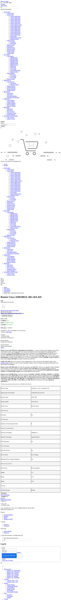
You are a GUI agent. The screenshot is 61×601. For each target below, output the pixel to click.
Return (5, 517)
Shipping (6, 516)
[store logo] (10, 8)
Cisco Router (7, 290)
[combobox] (8, 124)
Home (5, 287)
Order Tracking (8, 531)
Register (6, 165)
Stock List (6, 532)
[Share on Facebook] (4, 305)
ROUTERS (7, 288)
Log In (5, 164)
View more (3, 493)
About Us (6, 524)
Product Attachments (6, 499)
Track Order (4, 5)
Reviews (3, 498)
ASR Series (7, 291)
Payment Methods (8, 515)
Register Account (8, 519)
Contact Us (6, 526)
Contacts (3, 4)
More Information (5, 495)
